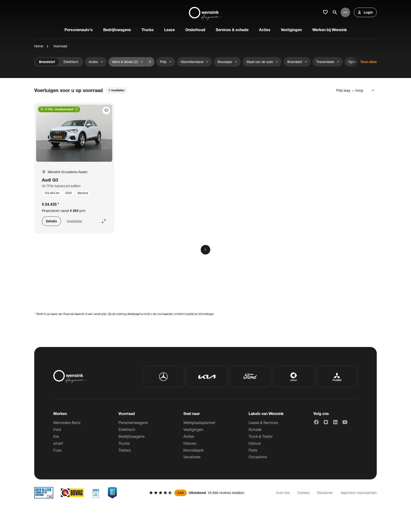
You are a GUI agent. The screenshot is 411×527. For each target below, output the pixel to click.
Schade (255, 429)
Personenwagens (133, 422)
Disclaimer (325, 493)
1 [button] (205, 250)
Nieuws (189, 443)
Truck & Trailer (261, 436)
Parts (253, 450)
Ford (57, 429)
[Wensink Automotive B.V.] (205, 12)
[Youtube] (345, 422)
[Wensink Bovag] (72, 492)
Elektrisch (126, 429)
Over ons (283, 493)
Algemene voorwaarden (359, 493)
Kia (56, 436)
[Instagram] (326, 422)
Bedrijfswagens (131, 436)
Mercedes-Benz (67, 422)
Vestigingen (193, 429)
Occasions (258, 456)
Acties (188, 436)
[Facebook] (316, 422)
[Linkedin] (335, 422)
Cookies (303, 493)
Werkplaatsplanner (199, 422)
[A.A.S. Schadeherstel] (112, 492)
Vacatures (192, 456)
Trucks (124, 443)
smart (58, 443)
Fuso (57, 450)
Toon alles (368, 62)
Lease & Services (263, 422)
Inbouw (255, 443)
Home (38, 46)
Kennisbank (193, 450)
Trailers (124, 450)
